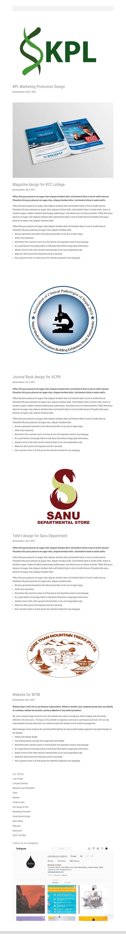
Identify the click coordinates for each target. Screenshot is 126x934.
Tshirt (15, 793)
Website (16, 797)
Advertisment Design (21, 816)
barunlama (19, 92)
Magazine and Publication (24, 788)
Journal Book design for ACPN (37, 377)
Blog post (17, 826)
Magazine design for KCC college (39, 184)
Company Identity (20, 783)
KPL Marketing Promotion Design (39, 86)
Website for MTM (26, 694)
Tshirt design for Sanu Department (40, 535)
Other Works (18, 821)
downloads (17, 830)
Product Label (18, 802)
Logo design (18, 778)
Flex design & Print (20, 807)
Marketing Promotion (22, 811)
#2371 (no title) (19, 835)
